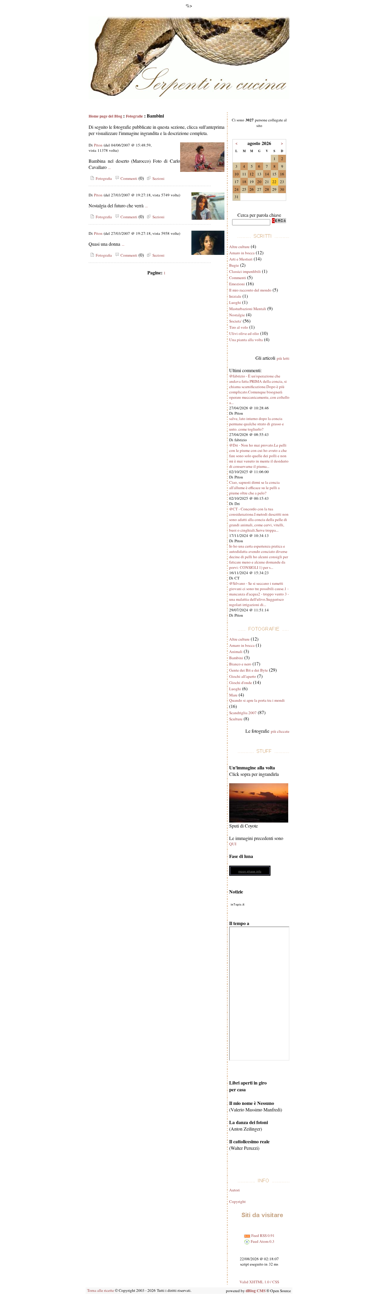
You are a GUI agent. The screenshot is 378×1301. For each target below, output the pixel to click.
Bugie (234, 265)
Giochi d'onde (240, 682)
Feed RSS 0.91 (262, 1235)
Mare (233, 695)
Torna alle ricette (100, 1290)
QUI (232, 843)
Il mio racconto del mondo (250, 290)
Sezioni (157, 178)
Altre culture (239, 246)
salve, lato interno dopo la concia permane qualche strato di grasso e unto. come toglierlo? (256, 424)
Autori (234, 1190)
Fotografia (103, 178)
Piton (98, 145)
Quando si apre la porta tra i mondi (257, 700)
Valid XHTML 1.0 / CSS (259, 1281)
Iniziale (235, 296)
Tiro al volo (238, 327)
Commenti (128, 178)
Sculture (235, 719)
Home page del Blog (106, 116)
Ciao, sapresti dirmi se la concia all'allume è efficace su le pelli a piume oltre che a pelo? (254, 488)
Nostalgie (237, 314)
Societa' (235, 321)
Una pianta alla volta (246, 339)
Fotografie (134, 116)
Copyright (237, 1201)
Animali (235, 651)
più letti (283, 358)
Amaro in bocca (242, 252)
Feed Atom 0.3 (262, 1241)
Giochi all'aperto (242, 676)
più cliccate (280, 731)
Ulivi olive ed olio (244, 333)
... (109, 167)
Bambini (236, 657)
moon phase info (249, 871)
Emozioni (237, 283)
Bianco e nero (240, 664)
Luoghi (235, 302)
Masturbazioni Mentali (247, 308)
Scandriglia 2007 (243, 712)
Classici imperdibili (245, 271)
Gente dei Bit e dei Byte (248, 670)
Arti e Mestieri (240, 259)
